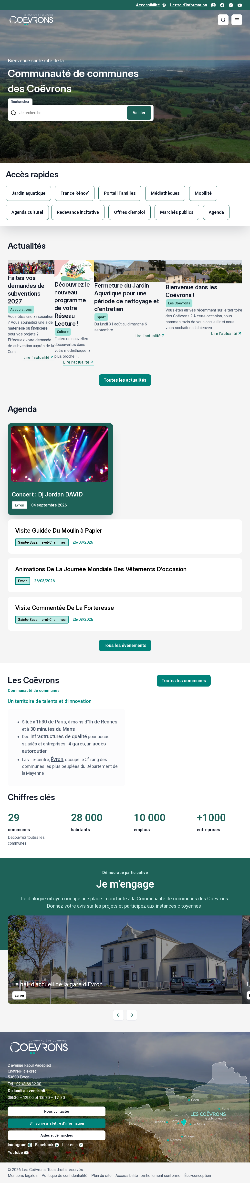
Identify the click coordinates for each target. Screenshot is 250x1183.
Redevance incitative (78, 212)
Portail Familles (120, 193)
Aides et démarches (57, 1135)
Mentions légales (23, 1175)
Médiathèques (165, 193)
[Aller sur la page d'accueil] (31, 19)
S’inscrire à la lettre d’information (57, 1123)
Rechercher (20, 102)
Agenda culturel (27, 212)
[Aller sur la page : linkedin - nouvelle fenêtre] (231, 5)
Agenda (216, 212)
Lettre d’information (188, 5)
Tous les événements (125, 645)
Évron (57, 759)
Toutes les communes (183, 680)
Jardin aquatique (28, 193)
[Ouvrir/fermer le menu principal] (236, 19)
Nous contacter (56, 1111)
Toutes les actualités (125, 380)
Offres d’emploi (129, 212)
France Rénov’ (75, 193)
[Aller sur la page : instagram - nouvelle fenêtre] (213, 5)
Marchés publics (177, 212)
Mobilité (203, 193)
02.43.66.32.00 (28, 1084)
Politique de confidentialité (64, 1175)
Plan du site (101, 1175)
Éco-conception (197, 1175)
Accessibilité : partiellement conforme (147, 1175)
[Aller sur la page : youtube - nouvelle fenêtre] (239, 5)
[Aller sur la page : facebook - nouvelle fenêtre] (222, 5)
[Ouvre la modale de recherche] (223, 19)
